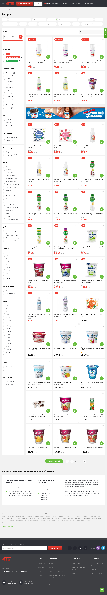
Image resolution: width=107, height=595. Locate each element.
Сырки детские (64, 24)
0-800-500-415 (11, 572)
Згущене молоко (39, 20)
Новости (40, 571)
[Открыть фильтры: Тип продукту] (22, 133)
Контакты (41, 567)
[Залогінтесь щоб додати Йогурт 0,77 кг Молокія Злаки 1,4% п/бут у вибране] (76, 73)
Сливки (23, 24)
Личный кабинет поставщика (58, 585)
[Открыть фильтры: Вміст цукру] (22, 377)
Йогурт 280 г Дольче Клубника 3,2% (92, 447)
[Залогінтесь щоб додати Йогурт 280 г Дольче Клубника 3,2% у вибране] (103, 426)
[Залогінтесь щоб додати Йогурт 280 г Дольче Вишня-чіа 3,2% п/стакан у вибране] (49, 259)
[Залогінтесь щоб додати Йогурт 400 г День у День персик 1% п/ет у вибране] (103, 293)
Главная (3, 9)
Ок (20, 37)
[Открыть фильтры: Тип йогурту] (22, 148)
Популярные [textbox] (83, 31)
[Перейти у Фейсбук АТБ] (75, 548)
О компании (41, 563)
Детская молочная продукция (19, 20)
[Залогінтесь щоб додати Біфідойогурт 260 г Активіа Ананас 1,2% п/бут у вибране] (49, 225)
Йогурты (52, 20)
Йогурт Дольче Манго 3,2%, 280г (37, 447)
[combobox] (91, 32)
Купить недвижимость (56, 571)
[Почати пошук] (35, 4)
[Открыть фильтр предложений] (22, 49)
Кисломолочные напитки (67, 20)
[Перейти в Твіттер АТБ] (70, 548)
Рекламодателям (54, 581)
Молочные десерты (10, 24)
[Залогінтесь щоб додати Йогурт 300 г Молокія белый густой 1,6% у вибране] (103, 225)
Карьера (74, 573)
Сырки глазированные (47, 24)
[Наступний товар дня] (102, 113)
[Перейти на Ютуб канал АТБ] (80, 548)
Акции (40, 575)
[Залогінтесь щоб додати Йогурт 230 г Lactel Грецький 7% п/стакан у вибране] (103, 361)
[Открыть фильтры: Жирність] (22, 248)
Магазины (75, 577)
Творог (76, 24)
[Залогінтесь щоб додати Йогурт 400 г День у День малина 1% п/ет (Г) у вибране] (76, 124)
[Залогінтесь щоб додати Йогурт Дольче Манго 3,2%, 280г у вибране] (49, 426)
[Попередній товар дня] (28, 113)
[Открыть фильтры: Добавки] (22, 227)
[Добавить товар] (48, 57)
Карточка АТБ (76, 563)
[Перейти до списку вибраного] (99, 3)
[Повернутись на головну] (10, 3)
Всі (5, 20)
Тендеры (51, 563)
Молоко (98, 20)
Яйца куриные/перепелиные (92, 24)
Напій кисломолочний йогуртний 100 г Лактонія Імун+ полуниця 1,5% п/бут (92, 416)
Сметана (33, 24)
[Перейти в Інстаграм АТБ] (85, 548)
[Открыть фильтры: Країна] (22, 115)
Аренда (51, 567)
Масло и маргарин (86, 20)
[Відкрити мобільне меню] (3, 3)
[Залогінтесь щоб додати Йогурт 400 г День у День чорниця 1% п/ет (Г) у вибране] (49, 124)
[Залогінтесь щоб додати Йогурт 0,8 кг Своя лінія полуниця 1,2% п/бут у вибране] (103, 124)
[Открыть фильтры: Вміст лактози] (22, 287)
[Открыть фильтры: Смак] (22, 162)
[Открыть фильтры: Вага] (22, 301)
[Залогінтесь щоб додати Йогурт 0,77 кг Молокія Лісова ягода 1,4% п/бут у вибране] (49, 73)
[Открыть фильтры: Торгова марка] (22, 69)
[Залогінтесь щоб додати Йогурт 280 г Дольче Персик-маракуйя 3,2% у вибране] (76, 426)
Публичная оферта (97, 577)
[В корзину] (104, 3)
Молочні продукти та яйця (15, 9)
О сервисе (94, 569)
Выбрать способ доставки (73, 3)
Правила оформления (98, 573)
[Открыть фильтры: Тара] (22, 363)
